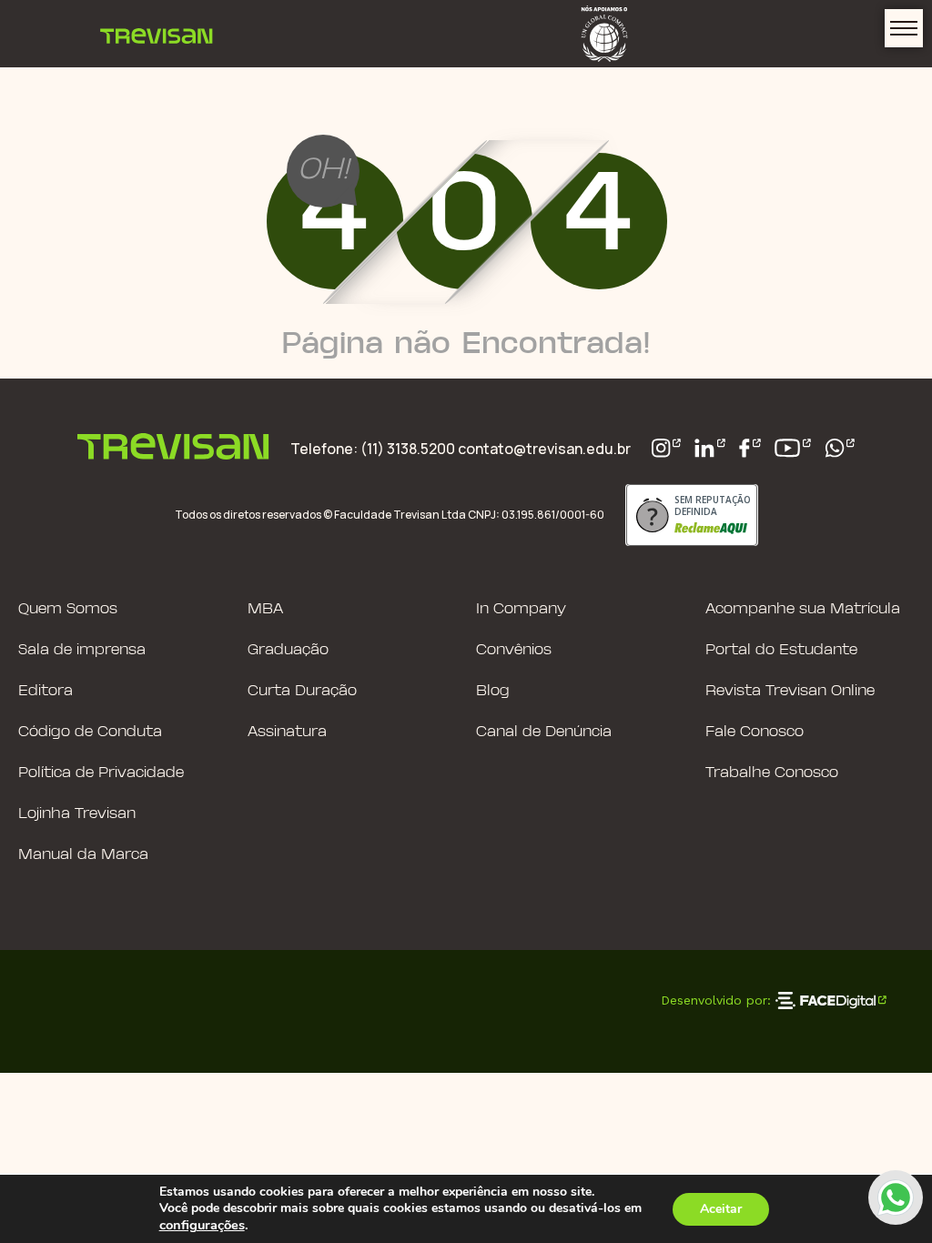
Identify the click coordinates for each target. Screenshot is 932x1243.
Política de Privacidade (101, 773)
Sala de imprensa (82, 650)
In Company (521, 609)
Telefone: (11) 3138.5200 (374, 449)
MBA (265, 609)
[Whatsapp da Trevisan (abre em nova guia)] (840, 448)
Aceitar (721, 1209)
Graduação (288, 650)
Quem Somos (67, 609)
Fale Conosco (754, 732)
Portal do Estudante (781, 650)
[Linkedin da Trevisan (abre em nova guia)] (709, 448)
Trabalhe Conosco (771, 773)
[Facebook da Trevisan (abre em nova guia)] (750, 448)
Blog (493, 691)
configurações (202, 1225)
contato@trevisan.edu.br (544, 449)
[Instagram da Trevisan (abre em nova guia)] (667, 448)
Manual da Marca (83, 855)
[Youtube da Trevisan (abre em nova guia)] (793, 448)
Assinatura (287, 732)
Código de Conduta (90, 732)
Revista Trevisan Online (790, 691)
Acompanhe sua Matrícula (802, 609)
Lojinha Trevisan (77, 814)
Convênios (514, 650)
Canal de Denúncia (544, 732)
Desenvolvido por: (716, 1000)
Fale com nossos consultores (895, 1197)
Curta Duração (302, 691)
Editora (45, 691)
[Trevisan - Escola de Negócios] (156, 33)
